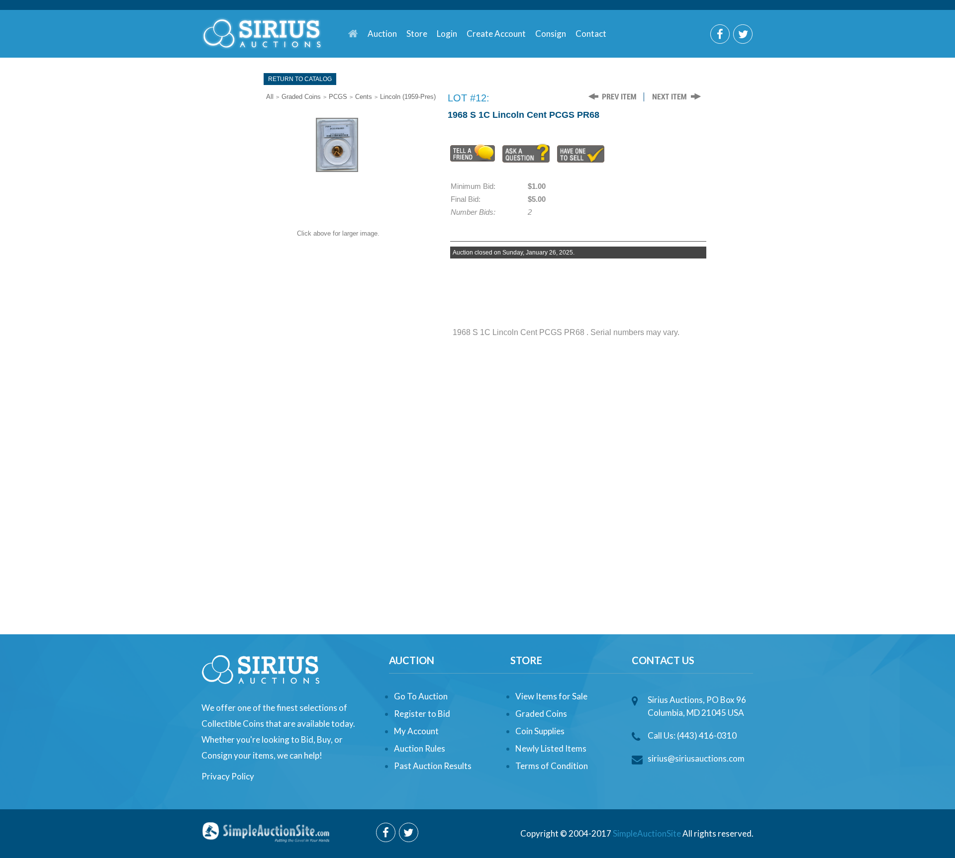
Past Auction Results (433, 766)
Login (447, 33)
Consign (550, 33)
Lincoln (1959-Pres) (408, 96)
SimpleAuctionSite (647, 833)
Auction (382, 33)
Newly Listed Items (550, 748)
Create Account (496, 33)
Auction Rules (419, 748)
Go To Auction (421, 696)
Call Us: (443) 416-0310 (692, 735)
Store (416, 33)
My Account (416, 731)
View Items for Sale (551, 696)
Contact (590, 33)
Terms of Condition (551, 766)
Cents (363, 96)
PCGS (338, 96)
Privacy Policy (227, 776)
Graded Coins (301, 96)
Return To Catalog (300, 79)
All (270, 96)
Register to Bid (422, 713)
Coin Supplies (540, 731)
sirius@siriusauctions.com (696, 758)
